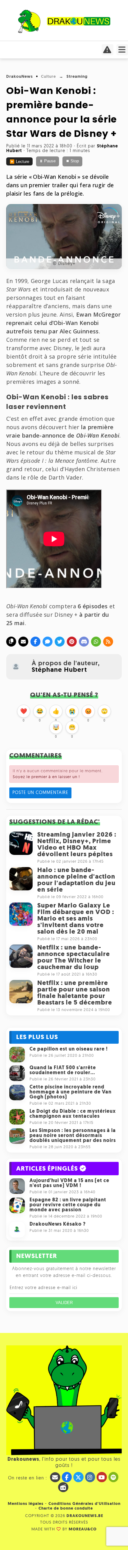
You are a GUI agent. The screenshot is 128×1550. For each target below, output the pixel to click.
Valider (64, 1302)
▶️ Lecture (19, 162)
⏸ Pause (47, 161)
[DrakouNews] (64, 32)
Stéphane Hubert (59, 670)
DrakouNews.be (84, 1516)
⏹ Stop (72, 161)
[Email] (23, 642)
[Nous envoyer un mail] (55, 1477)
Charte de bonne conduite (66, 1508)
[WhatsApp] (96, 642)
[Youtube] (102, 1477)
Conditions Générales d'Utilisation (84, 1504)
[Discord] (84, 642)
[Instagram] (90, 1477)
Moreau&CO (83, 1529)
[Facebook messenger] (48, 642)
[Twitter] (60, 642)
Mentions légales (25, 1504)
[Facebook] (35, 642)
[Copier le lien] (11, 642)
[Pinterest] (72, 642)
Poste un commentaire (40, 793)
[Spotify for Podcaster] (113, 1477)
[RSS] (108, 642)
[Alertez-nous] (107, 51)
